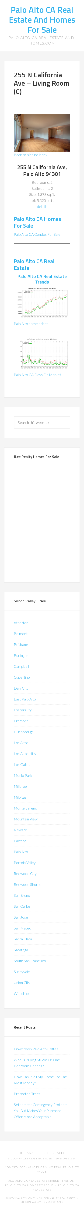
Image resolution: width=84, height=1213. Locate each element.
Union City (22, 982)
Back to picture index (30, 154)
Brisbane (21, 644)
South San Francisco (30, 960)
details (42, 206)
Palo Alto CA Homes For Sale (37, 222)
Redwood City (25, 873)
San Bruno (22, 895)
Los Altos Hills (25, 753)
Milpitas (20, 797)
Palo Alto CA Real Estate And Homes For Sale (42, 19)
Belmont (21, 633)
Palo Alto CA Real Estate (34, 264)
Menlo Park (23, 775)
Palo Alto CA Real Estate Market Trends (40, 1180)
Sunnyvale (22, 971)
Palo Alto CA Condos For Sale (37, 234)
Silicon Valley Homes (20, 1198)
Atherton (21, 622)
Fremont (21, 721)
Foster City (23, 710)
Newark (20, 830)
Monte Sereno (25, 808)
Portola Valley (25, 862)
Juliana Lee (30, 1153)
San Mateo (22, 928)
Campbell (21, 666)
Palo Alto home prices (31, 323)
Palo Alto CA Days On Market (37, 374)
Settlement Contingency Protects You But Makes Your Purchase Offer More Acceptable (40, 1110)
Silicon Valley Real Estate (57, 1198)
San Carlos (22, 906)
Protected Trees (27, 1093)
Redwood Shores (27, 884)
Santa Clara (23, 939)
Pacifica (20, 841)
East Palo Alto (25, 699)
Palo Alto (21, 851)
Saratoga (21, 950)
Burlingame (23, 655)
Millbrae (20, 786)
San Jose (21, 917)
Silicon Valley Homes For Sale (42, 1202)
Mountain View (26, 819)
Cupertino (22, 677)
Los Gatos (22, 764)
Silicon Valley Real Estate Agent (31, 1158)
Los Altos (21, 742)
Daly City (21, 688)
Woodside (22, 993)
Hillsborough (24, 731)
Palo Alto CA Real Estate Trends (42, 279)
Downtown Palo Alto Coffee (36, 1049)
